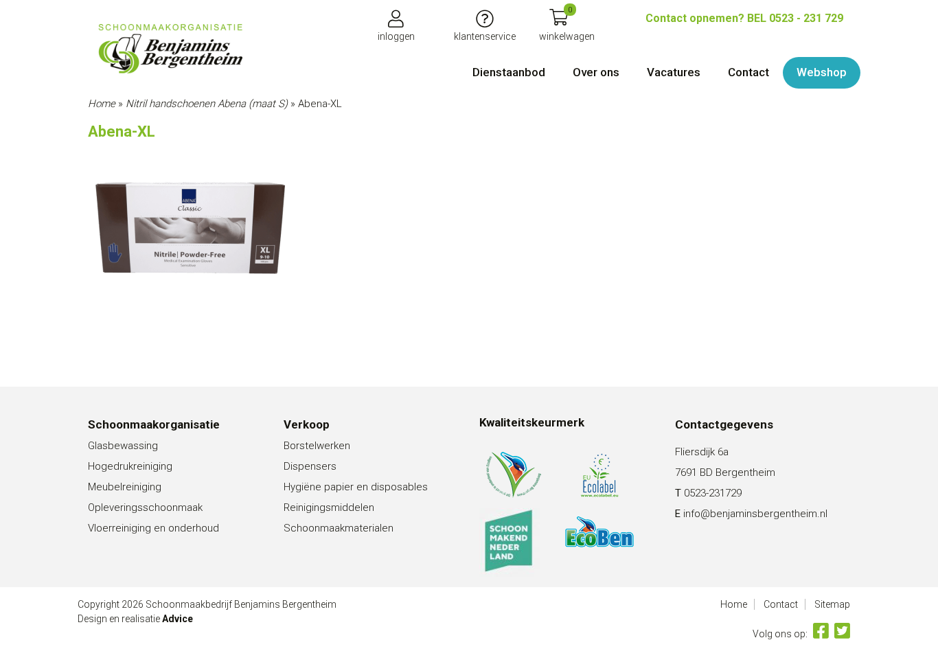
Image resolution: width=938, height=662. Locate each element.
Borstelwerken (317, 446)
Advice (177, 618)
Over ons (596, 72)
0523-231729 (713, 493)
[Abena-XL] (170, 49)
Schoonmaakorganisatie (154, 424)
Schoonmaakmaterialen (338, 528)
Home (101, 104)
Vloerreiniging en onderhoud (153, 528)
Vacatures (673, 72)
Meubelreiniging (124, 487)
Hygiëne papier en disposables (356, 487)
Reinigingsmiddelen (329, 507)
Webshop (822, 72)
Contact (748, 72)
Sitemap (832, 604)
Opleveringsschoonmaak (145, 507)
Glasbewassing (123, 446)
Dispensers (310, 466)
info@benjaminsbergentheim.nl (755, 513)
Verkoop (307, 424)
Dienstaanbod (508, 72)
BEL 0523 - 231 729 (744, 18)
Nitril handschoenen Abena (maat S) (207, 104)
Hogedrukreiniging (130, 466)
